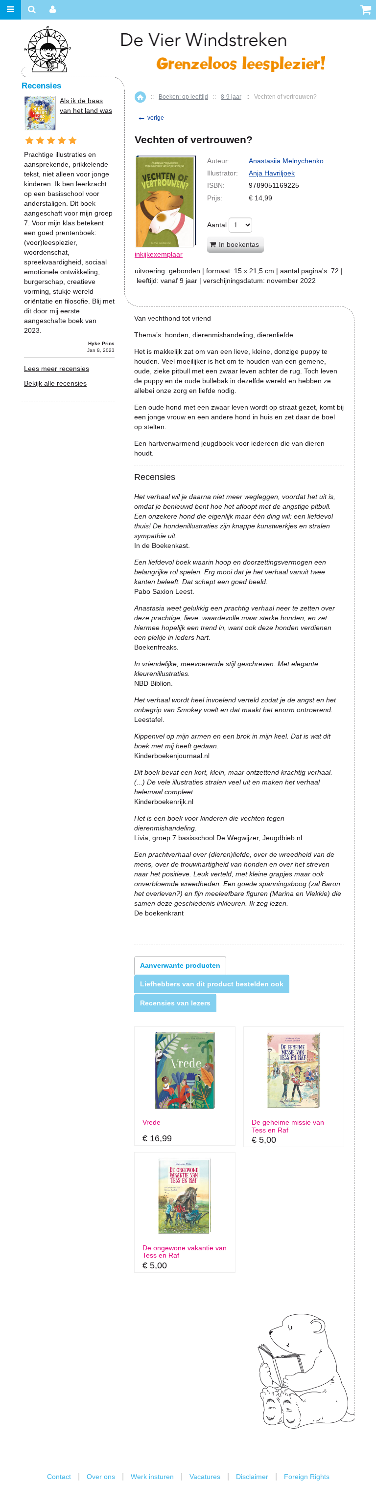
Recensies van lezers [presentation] (175, 1003)
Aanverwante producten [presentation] (180, 965)
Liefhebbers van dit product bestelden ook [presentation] (211, 984)
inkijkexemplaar (159, 254)
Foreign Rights (306, 1476)
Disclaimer (252, 1476)
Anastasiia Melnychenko (286, 161)
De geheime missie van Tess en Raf (288, 1126)
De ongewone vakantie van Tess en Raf (184, 1251)
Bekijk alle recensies (55, 383)
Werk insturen (152, 1476)
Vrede (151, 1122)
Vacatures (204, 1476)
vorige (150, 117)
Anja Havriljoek (272, 173)
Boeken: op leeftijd (183, 96)
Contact (59, 1476)
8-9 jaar (231, 96)
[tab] (180, 965)
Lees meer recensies (56, 368)
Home (140, 97)
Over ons (101, 1476)
